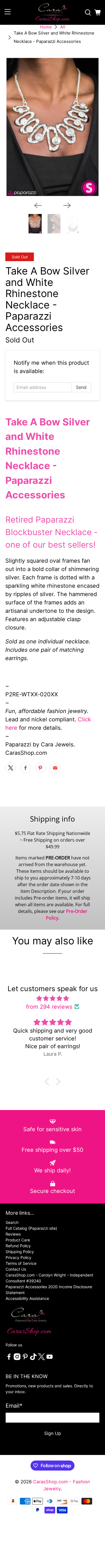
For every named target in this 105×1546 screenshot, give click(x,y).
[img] (52, 998)
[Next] (67, 205)
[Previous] (38, 205)
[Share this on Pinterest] (40, 768)
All (62, 27)
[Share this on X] (10, 768)
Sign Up (52, 1433)
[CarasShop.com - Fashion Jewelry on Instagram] (17, 1358)
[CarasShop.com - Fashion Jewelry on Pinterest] (25, 1358)
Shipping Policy (20, 1251)
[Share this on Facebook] (25, 768)
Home (46, 27)
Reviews (13, 1234)
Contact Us (16, 1269)
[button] (48, 1082)
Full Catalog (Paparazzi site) (31, 1228)
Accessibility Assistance (27, 1298)
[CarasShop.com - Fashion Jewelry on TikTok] (33, 1358)
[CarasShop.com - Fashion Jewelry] (52, 12)
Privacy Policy (18, 1257)
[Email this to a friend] (55, 768)
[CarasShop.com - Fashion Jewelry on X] (41, 1358)
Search (12, 1222)
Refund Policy (18, 1245)
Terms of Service (21, 1263)
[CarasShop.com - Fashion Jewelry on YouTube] (49, 1358)
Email (14, 1405)
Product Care (18, 1240)
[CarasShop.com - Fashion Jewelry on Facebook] (9, 1358)
